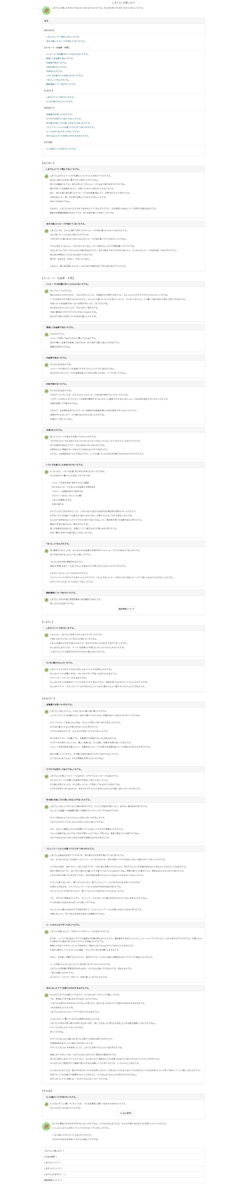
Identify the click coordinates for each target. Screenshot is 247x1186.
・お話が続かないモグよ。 (56, 67)
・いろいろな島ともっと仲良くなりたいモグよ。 (64, 76)
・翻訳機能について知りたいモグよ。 (60, 84)
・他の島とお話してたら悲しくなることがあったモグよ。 (67, 123)
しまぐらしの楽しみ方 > (54, 1151)
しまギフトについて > (53, 1168)
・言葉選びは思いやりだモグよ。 (59, 114)
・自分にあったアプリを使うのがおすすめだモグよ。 (67, 136)
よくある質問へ (126, 1113)
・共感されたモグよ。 (54, 71)
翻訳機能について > (53, 1180)
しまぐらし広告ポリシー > (55, 1174)
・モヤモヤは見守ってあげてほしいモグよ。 (63, 119)
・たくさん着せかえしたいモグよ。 (59, 101)
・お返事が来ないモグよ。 (56, 63)
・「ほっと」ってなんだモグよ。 (57, 80)
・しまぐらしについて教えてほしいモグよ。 (62, 37)
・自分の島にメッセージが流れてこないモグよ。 (65, 41)
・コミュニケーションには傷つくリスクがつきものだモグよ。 (69, 127)
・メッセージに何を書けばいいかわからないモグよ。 (66, 54)
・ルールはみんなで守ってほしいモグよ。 (62, 132)
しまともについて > (52, 1163)
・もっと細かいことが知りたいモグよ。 (60, 149)
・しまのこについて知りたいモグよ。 (59, 97)
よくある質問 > (50, 1157)
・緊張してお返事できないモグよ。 (59, 58)
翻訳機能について (126, 609)
